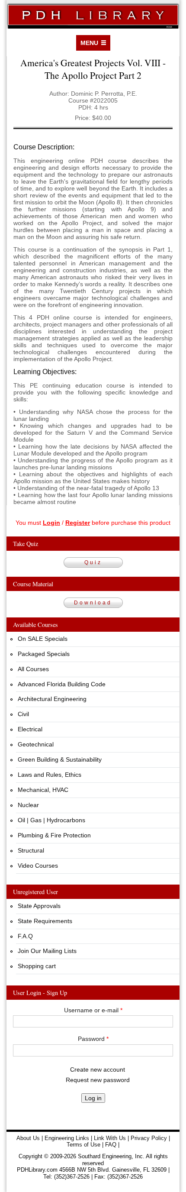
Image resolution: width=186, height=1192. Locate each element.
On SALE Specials (42, 638)
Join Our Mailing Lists (47, 950)
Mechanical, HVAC (43, 789)
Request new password (98, 1079)
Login (51, 522)
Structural (31, 850)
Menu (89, 42)
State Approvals (39, 905)
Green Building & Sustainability (60, 759)
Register (77, 522)
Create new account (97, 1069)
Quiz (93, 562)
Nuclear (28, 804)
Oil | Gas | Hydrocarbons (51, 820)
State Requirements (45, 920)
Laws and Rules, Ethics (49, 774)
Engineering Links (67, 1138)
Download (93, 603)
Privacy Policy (149, 1138)
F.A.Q (25, 936)
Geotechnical (36, 744)
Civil (23, 714)
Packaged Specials (44, 653)
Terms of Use (83, 1144)
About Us (28, 1138)
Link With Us (110, 1138)
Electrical (30, 729)
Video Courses (38, 865)
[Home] (93, 14)
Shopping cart (37, 966)
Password (93, 1038)
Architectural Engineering (52, 698)
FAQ (110, 1144)
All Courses (33, 668)
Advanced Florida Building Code (62, 684)
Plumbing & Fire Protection (54, 835)
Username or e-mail (93, 1010)
